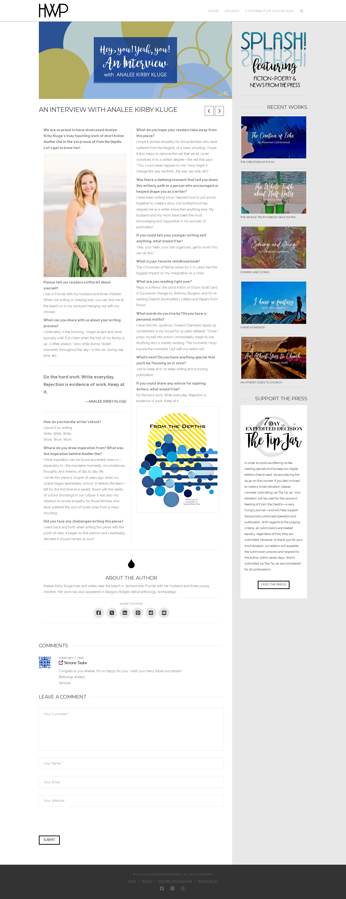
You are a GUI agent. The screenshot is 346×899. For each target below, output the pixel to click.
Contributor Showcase (175, 881)
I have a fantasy (252, 327)
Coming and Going (254, 272)
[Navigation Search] (301, 10)
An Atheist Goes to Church (261, 382)
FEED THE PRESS (273, 584)
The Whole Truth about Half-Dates (268, 217)
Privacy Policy (208, 881)
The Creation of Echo (257, 162)
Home (132, 881)
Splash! (146, 881)
